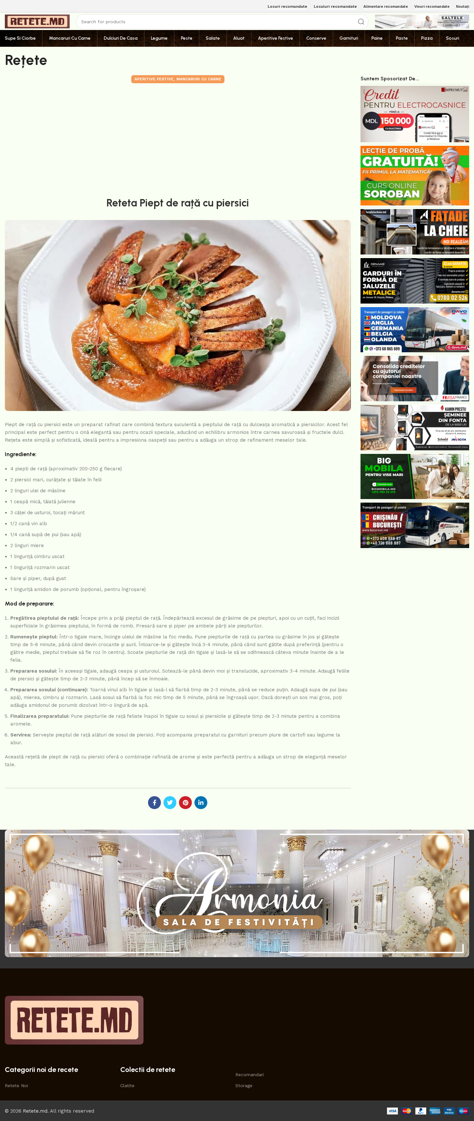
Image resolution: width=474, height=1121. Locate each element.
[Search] (361, 21)
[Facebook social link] (154, 802)
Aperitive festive (153, 79)
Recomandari (249, 1074)
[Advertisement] (178, 139)
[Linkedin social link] (200, 802)
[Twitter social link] (169, 802)
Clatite (127, 1085)
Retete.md (35, 1111)
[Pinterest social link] (185, 802)
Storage (243, 1085)
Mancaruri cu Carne (198, 79)
